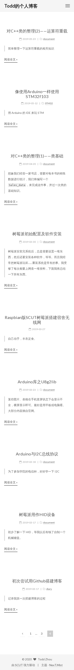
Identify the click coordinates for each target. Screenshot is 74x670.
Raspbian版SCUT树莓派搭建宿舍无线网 (37, 320)
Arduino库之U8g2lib (37, 381)
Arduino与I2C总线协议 (37, 453)
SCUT (19, 665)
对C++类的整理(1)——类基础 (37, 155)
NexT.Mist (56, 665)
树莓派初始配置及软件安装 (37, 233)
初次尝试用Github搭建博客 (37, 580)
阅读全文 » (10, 59)
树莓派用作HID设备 (37, 514)
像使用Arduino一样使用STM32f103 (37, 94)
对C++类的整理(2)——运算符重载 (37, 30)
